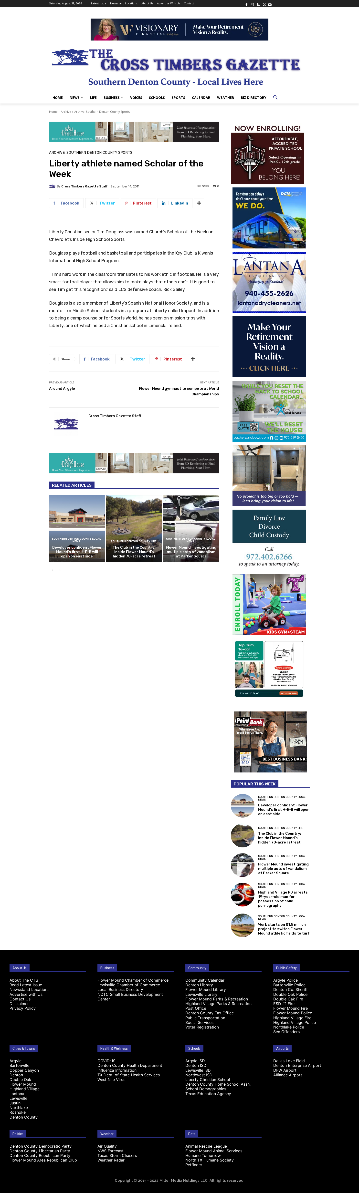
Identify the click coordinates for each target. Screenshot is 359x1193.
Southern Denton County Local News (76, 540)
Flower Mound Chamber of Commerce (133, 980)
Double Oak (20, 1079)
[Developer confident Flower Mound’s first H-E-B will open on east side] (77, 528)
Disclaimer (19, 1003)
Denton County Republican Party (40, 1155)
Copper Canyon (24, 1070)
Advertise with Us (26, 994)
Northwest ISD (198, 1074)
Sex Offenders (286, 1031)
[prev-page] (52, 570)
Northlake (19, 1107)
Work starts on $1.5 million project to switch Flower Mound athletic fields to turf (284, 929)
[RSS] (258, 3)
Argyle (15, 1060)
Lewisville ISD (198, 1070)
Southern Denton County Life (133, 541)
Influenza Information (117, 1070)
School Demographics (205, 1088)
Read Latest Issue (26, 984)
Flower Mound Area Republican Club (43, 1160)
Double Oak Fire (288, 999)
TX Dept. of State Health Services (128, 1074)
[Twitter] (264, 3)
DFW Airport (284, 1070)
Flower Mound (23, 1084)
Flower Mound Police (292, 1012)
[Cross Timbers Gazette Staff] (53, 186)
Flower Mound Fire (290, 1008)
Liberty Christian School (207, 1079)
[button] (275, 97)
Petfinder (193, 1164)
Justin (15, 1102)
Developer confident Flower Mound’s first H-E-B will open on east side (77, 551)
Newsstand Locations (29, 989)
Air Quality (107, 1146)
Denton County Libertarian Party (40, 1150)
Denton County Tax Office (209, 1012)
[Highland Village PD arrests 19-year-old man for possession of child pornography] (242, 894)
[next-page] (60, 570)
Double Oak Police (290, 994)
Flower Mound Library (205, 989)
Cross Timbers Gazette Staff (84, 186)
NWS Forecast (110, 1150)
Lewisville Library (201, 994)
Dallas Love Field (289, 1060)
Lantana (17, 1093)
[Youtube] (270, 3)
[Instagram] (252, 3)
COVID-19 (106, 1060)
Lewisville (18, 1098)
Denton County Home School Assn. (218, 1084)
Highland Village (25, 1088)
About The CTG (24, 980)
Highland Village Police (294, 1022)
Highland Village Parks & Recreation (218, 1003)
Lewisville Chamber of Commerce (128, 984)
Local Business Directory (120, 989)
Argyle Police (285, 980)
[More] (199, 203)
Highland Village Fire (292, 1017)
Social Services (199, 1022)
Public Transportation (205, 1017)
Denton (16, 1074)
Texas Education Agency (208, 1093)
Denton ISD (195, 1065)
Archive (66, 112)
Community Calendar (204, 980)
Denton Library (199, 984)
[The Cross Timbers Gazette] (179, 66)
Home (53, 112)
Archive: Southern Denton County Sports (102, 112)
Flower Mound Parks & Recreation (216, 999)
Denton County (24, 1117)
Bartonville (19, 1065)
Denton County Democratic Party (41, 1146)
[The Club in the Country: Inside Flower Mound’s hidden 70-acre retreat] (134, 528)
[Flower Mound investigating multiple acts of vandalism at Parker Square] (191, 528)
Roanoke (18, 1112)
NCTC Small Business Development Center (130, 996)
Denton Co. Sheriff (290, 989)
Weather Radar (111, 1160)
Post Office (195, 1008)
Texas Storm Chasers (117, 1155)
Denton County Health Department (129, 1065)
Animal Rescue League (206, 1146)
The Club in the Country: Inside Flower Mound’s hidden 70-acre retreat (134, 551)
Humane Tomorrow (203, 1155)
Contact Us (20, 999)
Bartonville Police (289, 984)
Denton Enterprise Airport (297, 1065)
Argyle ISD (195, 1060)
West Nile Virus (111, 1079)
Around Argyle (62, 388)
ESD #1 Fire (284, 1003)
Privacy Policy (23, 1008)
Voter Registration (202, 1027)
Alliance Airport (287, 1074)
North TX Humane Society (209, 1160)
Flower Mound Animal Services (213, 1150)
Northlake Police (288, 1027)
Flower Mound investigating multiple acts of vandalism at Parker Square (191, 551)
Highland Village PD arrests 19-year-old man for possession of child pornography (283, 899)
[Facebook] (246, 3)
